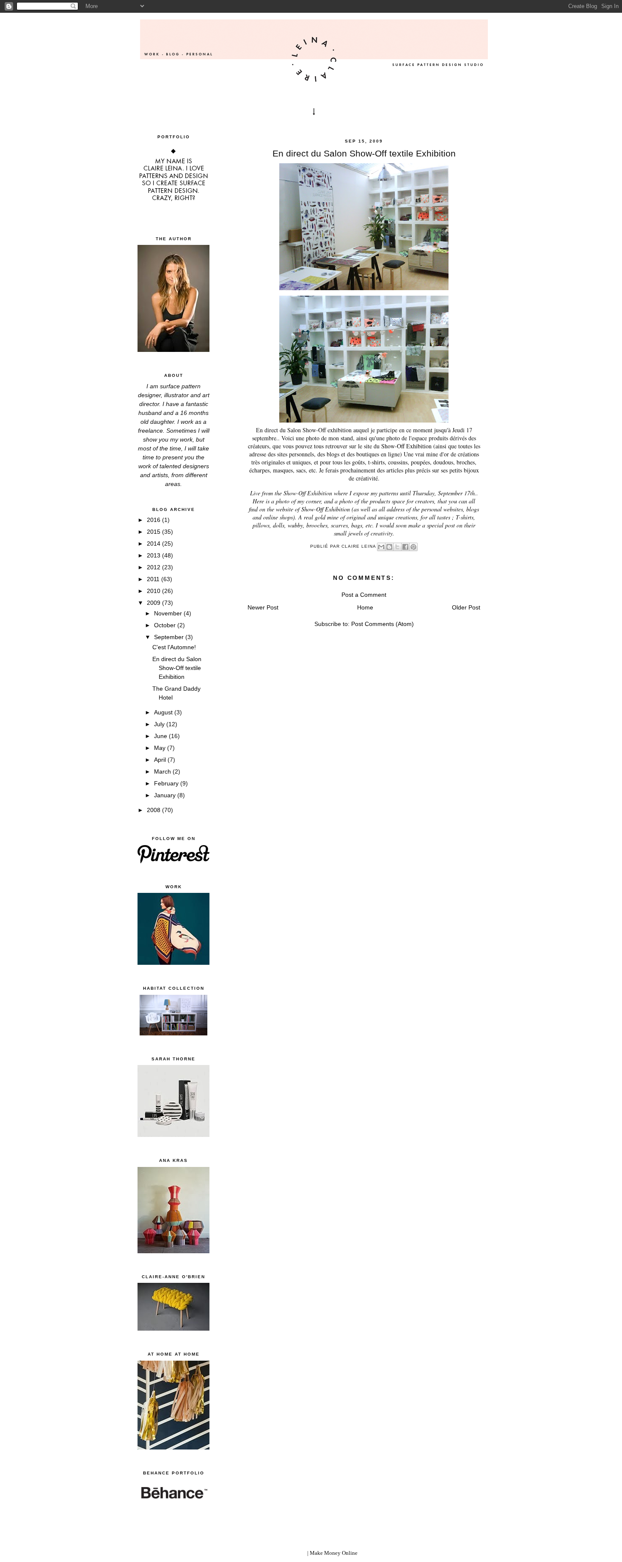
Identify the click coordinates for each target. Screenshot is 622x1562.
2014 (154, 543)
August (164, 712)
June (161, 736)
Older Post (466, 607)
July (160, 724)
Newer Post (263, 607)
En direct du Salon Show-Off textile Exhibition (176, 668)
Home (365, 607)
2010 (154, 590)
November (169, 613)
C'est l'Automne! (174, 647)
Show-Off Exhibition (406, 446)
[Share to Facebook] (405, 547)
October (165, 625)
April (161, 759)
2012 (154, 567)
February (167, 783)
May (160, 747)
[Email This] (381, 547)
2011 (154, 579)
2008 (154, 810)
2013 (154, 555)
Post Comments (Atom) (382, 623)
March (163, 771)
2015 (154, 531)
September (169, 637)
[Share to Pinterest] (413, 547)
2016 (154, 519)
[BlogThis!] (389, 547)
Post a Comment (363, 594)
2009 (154, 602)
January (165, 795)
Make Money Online (334, 1553)
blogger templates (285, 1553)
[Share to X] (397, 547)
